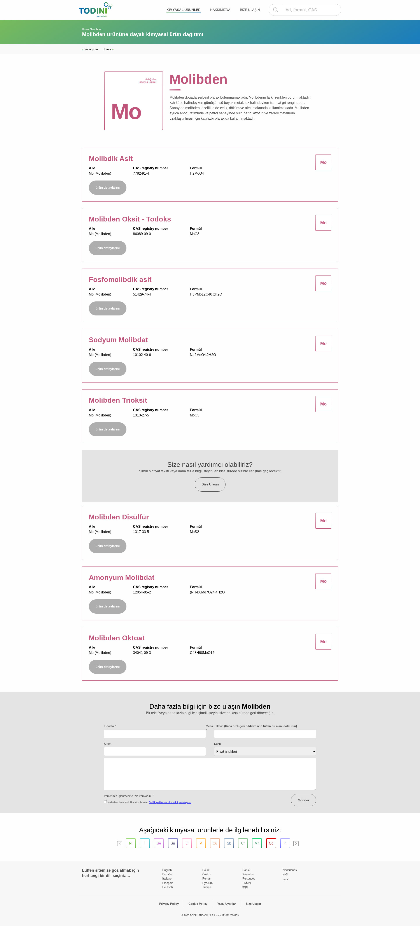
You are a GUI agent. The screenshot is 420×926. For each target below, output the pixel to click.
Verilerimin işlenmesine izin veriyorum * (129, 796)
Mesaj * (210, 728)
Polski (206, 870)
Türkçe (206, 887)
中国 (245, 887)
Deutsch (167, 887)
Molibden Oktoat (117, 638)
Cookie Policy (198, 903)
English (167, 870)
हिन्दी (285, 874)
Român (206, 878)
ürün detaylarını (108, 187)
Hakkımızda (220, 10)
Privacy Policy (169, 903)
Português (248, 878)
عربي (286, 878)
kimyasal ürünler (183, 10)
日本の (246, 883)
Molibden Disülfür (119, 517)
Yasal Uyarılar (226, 903)
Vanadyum (90, 49)
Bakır (109, 49)
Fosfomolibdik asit (120, 279)
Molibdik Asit (111, 159)
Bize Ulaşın (250, 10)
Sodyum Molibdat (118, 340)
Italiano (167, 878)
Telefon (255, 726)
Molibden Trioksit (118, 400)
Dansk (246, 870)
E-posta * (110, 726)
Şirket (107, 743)
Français (167, 883)
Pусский (207, 883)
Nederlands (290, 870)
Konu (217, 743)
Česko (206, 874)
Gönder (303, 800)
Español (167, 874)
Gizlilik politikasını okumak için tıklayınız (170, 802)
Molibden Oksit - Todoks (130, 219)
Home (85, 29)
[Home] (95, 9)
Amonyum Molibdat (121, 577)
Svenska (248, 874)
